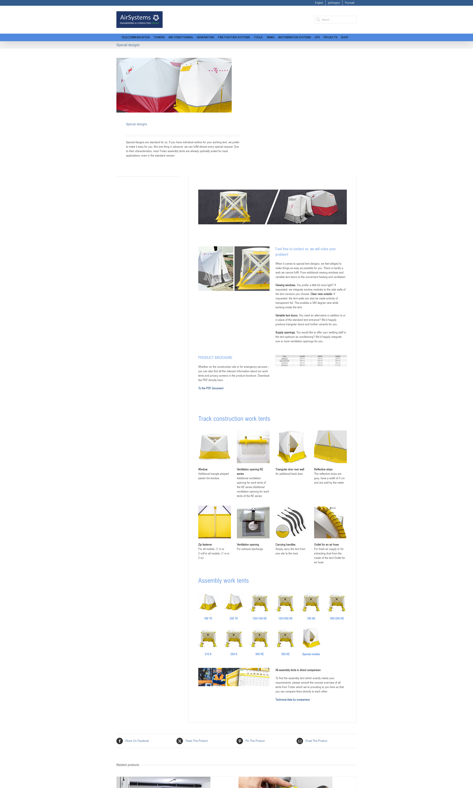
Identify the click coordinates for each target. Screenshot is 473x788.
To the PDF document (210, 388)
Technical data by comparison (292, 700)
